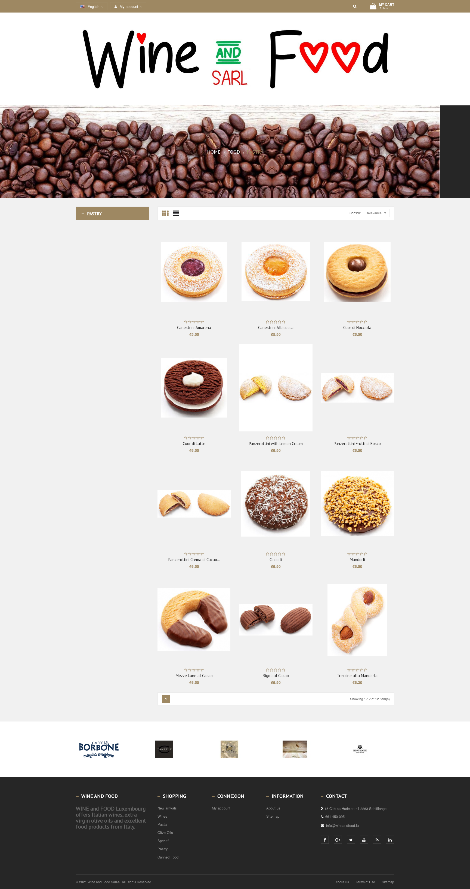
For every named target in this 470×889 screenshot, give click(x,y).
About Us (342, 881)
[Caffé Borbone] (99, 759)
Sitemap (272, 816)
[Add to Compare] (219, 272)
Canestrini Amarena (194, 327)
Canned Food (167, 857)
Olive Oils (165, 832)
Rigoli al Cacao (276, 675)
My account (221, 808)
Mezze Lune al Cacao (194, 675)
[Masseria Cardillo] (295, 759)
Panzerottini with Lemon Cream (276, 443)
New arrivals (167, 808)
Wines (162, 816)
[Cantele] (164, 759)
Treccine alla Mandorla (357, 675)
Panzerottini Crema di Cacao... (194, 559)
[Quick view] (210, 272)
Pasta (162, 824)
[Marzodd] (229, 759)
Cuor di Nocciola (357, 327)
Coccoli (276, 559)
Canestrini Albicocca (275, 327)
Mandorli (357, 559)
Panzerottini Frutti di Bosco (357, 443)
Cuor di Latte (194, 443)
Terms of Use (365, 881)
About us (273, 808)
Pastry (94, 213)
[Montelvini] (360, 759)
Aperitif (163, 840)
